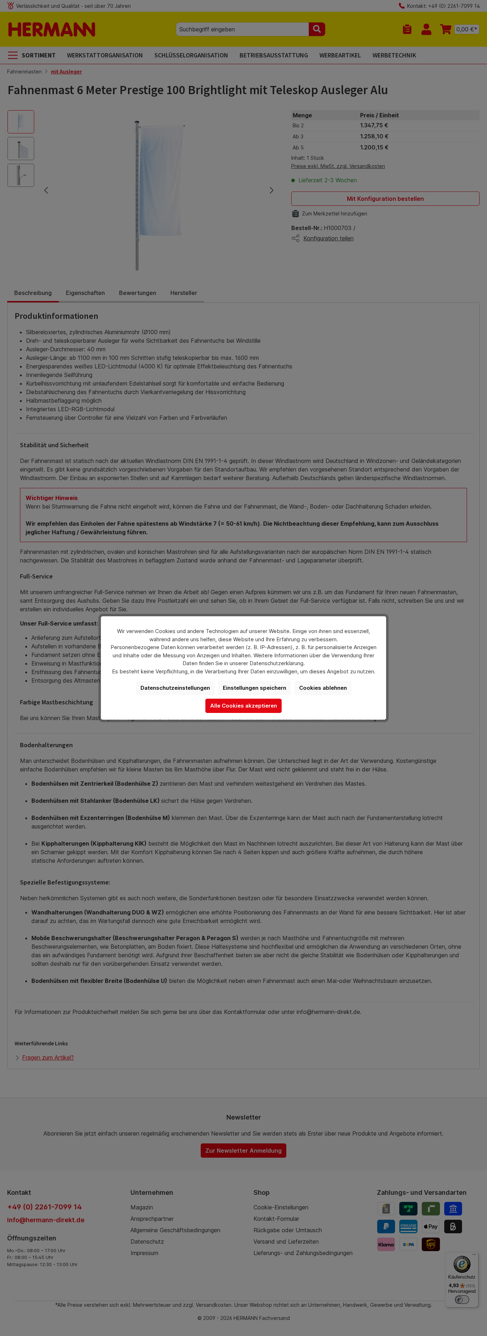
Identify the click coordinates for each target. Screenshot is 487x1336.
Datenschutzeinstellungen (175, 687)
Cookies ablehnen (323, 687)
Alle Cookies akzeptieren (243, 705)
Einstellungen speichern (254, 687)
